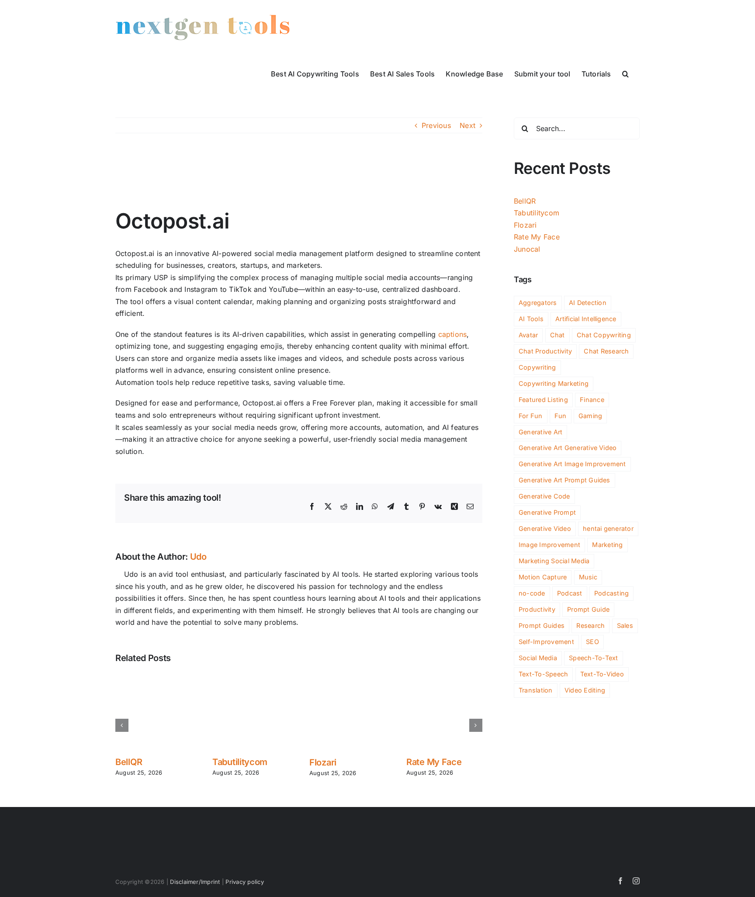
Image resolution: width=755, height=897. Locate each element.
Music (588, 577)
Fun (560, 415)
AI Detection (587, 302)
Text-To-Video (602, 674)
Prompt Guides (542, 625)
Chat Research (606, 351)
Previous (436, 125)
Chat (557, 335)
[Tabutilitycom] (250, 677)
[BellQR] (153, 677)
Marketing (607, 544)
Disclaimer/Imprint (195, 881)
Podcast (569, 593)
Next (467, 125)
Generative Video (545, 528)
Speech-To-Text (593, 657)
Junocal (527, 249)
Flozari (322, 762)
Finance (592, 399)
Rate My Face (433, 762)
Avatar (528, 335)
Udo (198, 556)
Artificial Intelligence (585, 318)
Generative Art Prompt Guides (564, 480)
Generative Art (540, 432)
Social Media (538, 657)
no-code (532, 593)
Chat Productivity (545, 351)
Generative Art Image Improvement (572, 464)
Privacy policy (244, 881)
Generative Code (544, 496)
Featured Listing (543, 399)
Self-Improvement (546, 641)
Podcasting (611, 593)
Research (590, 625)
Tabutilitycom (239, 762)
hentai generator (608, 528)
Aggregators (538, 302)
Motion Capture (543, 577)
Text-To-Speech (543, 674)
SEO (592, 641)
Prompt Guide (588, 609)
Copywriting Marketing (554, 383)
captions (452, 334)
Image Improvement (549, 544)
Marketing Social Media (554, 561)
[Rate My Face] (444, 677)
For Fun (531, 415)
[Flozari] (347, 677)
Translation (536, 690)
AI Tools (531, 318)
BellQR (128, 762)
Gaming (590, 415)
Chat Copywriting (604, 335)
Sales (625, 625)
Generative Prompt (547, 512)
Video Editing (585, 690)
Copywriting (537, 367)
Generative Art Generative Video (567, 447)
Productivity (537, 609)
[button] (625, 73)
